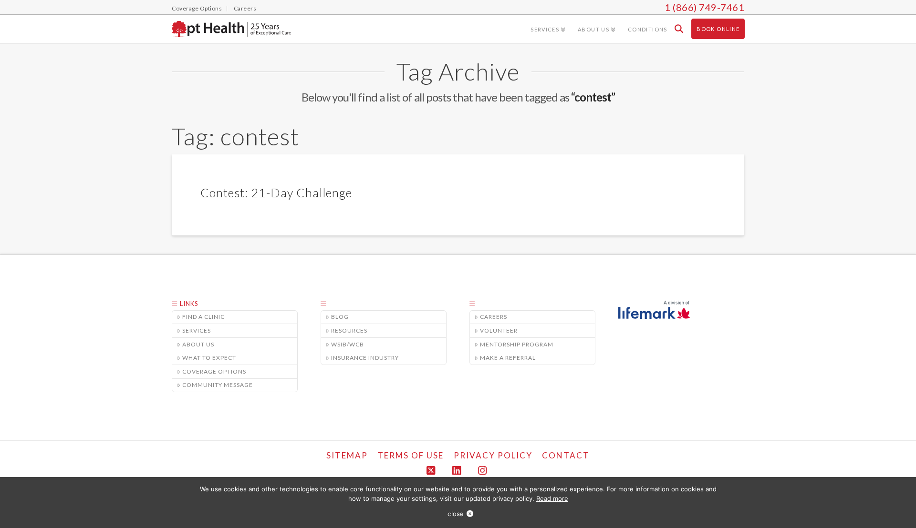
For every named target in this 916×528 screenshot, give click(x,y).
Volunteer (499, 330)
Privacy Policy (493, 455)
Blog (340, 316)
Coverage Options (214, 371)
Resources (349, 330)
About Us (198, 344)
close (456, 514)
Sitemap (347, 455)
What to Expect (209, 357)
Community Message (217, 384)
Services (196, 330)
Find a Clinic (203, 316)
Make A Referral (508, 357)
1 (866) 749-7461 (704, 7)
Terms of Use (410, 455)
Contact (566, 455)
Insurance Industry (365, 357)
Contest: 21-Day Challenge (276, 192)
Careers (493, 316)
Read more (552, 498)
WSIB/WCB (347, 344)
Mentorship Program (516, 344)
